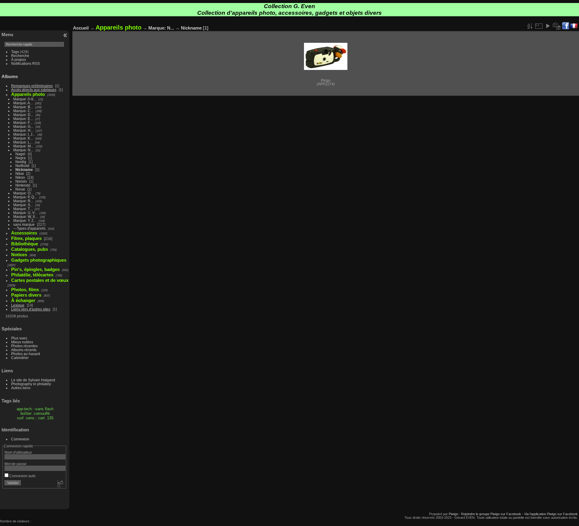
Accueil (81, 27)
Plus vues (19, 338)
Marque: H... (23, 130)
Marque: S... (23, 205)
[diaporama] (548, 26)
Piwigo (453, 514)
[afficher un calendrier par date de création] (557, 26)
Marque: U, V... (25, 213)
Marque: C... (23, 111)
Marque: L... (23, 142)
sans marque (24, 224)
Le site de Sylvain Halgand (33, 380)
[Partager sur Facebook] (565, 26)
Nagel (20, 154)
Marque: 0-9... (24, 99)
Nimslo (21, 181)
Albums (10, 76)
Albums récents (23, 350)
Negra (20, 158)
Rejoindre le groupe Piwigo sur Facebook (491, 514)
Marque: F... (22, 122)
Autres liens (20, 388)
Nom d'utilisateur (18, 452)
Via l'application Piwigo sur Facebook (551, 514)
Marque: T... (22, 209)
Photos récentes (24, 346)
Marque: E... (23, 119)
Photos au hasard (25, 354)
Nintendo (22, 185)
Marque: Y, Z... (24, 220)
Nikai (19, 173)
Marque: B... (23, 107)
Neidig (20, 162)
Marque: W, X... (25, 217)
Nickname (24, 170)
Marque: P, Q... (25, 197)
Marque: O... (23, 193)
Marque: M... (23, 146)
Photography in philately (31, 384)
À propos (18, 59)
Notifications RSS (25, 63)
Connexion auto (22, 476)
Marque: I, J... (24, 134)
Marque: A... (23, 103)
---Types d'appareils (29, 228)
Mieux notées (22, 342)
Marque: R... (23, 201)
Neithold (22, 166)
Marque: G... (23, 126)
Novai (20, 189)
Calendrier (20, 358)
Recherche (20, 56)
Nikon (20, 177)
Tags (15, 52)
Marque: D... (23, 115)
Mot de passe (16, 464)
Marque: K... (23, 138)
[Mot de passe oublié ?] (60, 484)
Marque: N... (23, 150)
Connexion (20, 439)
